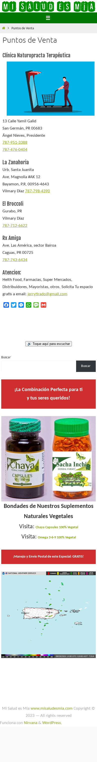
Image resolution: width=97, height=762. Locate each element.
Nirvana (30, 723)
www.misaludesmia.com (52, 708)
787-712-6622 (14, 226)
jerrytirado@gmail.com (47, 294)
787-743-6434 (14, 260)
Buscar (6, 357)
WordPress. (52, 723)
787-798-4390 (37, 191)
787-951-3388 (14, 142)
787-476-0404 (14, 150)
